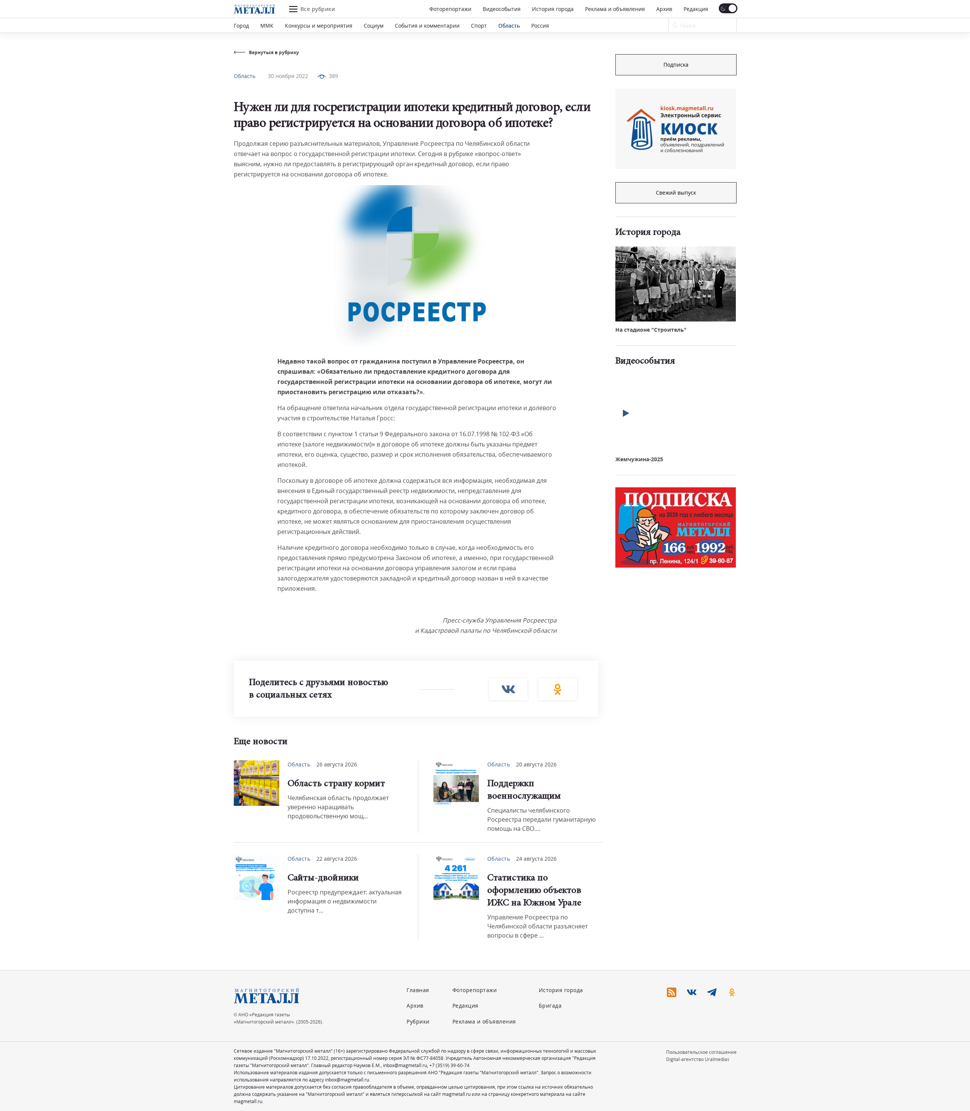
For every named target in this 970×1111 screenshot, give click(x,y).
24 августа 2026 (536, 858)
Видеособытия (502, 8)
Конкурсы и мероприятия (318, 25)
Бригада (550, 1005)
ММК (267, 25)
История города (553, 8)
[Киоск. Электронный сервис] (675, 129)
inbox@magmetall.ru (405, 1065)
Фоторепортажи (450, 8)
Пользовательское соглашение (701, 1052)
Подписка (675, 64)
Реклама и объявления (615, 8)
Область (509, 25)
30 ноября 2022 (288, 76)
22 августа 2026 (336, 858)
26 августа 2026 (336, 764)
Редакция (696, 8)
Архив (664, 8)
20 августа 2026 (536, 764)
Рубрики (418, 1021)
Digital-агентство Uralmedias (697, 1059)
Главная (418, 990)
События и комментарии (427, 25)
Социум (373, 25)
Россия (540, 25)
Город (241, 25)
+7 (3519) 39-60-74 (449, 1065)
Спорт (479, 25)
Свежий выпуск (676, 192)
